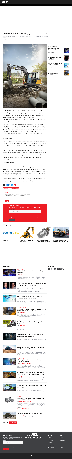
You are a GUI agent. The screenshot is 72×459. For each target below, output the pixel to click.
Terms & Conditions (36, 455)
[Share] (7, 185)
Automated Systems (21, 345)
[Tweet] (12, 185)
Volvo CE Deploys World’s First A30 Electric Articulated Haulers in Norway (30, 335)
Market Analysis (6, 30)
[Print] (4, 185)
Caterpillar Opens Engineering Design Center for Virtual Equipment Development (54, 72)
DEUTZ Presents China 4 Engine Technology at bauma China (60, 242)
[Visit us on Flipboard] (60, 269)
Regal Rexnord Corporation (25, 363)
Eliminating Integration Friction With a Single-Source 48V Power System (30, 399)
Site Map (48, 455)
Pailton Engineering (23, 415)
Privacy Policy (27, 218)
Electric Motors (20, 358)
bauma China (6, 240)
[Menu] (69, 2)
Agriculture (19, 282)
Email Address (12, 209)
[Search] (66, 2)
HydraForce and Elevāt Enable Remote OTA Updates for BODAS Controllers (55, 64)
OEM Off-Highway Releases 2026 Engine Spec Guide (30, 322)
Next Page (13, 422)
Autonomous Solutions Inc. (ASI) (25, 350)
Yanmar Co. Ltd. (22, 325)
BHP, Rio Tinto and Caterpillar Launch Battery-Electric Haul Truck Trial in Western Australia (31, 373)
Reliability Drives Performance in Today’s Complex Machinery (29, 360)
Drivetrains (39, 238)
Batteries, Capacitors (21, 371)
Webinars (19, 396)
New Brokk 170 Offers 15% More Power (26, 241)
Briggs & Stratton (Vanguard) (25, 401)
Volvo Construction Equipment (11, 41)
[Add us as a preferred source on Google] (15, 185)
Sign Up (12, 220)
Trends (13, 30)
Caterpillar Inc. (22, 312)
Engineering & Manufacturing (23, 307)
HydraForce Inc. (22, 299)
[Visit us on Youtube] (58, 269)
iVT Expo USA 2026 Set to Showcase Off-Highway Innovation (53, 50)
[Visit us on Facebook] (49, 269)
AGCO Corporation (23, 287)
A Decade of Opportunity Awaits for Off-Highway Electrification (31, 386)
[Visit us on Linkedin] (55, 269)
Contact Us (44, 455)
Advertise (23, 455)
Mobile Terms (20, 218)
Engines (55, 238)
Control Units (20, 294)
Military (18, 411)
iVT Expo (21, 274)
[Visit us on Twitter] (52, 269)
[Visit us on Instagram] (63, 269)
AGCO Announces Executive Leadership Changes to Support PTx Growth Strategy (55, 57)
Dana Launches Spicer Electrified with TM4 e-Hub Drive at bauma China (43, 242)
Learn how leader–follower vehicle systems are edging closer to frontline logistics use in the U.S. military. (31, 417)
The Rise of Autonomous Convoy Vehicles (29, 413)
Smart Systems (20, 269)
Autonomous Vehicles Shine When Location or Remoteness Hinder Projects (31, 348)
